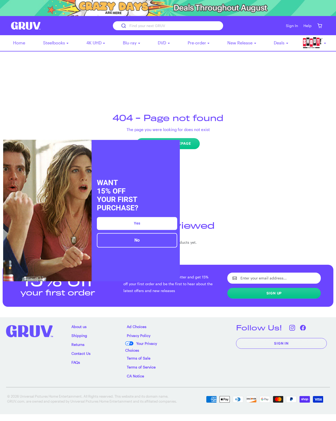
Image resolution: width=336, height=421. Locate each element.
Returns (78, 344)
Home (19, 42)
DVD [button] (162, 42)
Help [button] (307, 25)
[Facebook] (302, 327)
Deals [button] (280, 42)
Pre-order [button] (197, 42)
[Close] (173, 146)
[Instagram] (292, 327)
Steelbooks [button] (54, 42)
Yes (137, 223)
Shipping (79, 335)
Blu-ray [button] (130, 42)
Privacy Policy (138, 335)
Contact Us (81, 353)
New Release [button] (240, 42)
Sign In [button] (292, 25)
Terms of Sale (138, 358)
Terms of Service (141, 367)
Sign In (281, 343)
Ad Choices (136, 326)
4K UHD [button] (94, 42)
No (137, 240)
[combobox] (168, 25)
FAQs (75, 362)
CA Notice (135, 376)
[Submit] (123, 25)
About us (79, 326)
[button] (319, 25)
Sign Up (274, 293)
